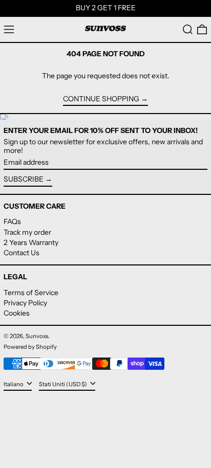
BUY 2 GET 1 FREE (106, 7)
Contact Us (21, 252)
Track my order (27, 232)
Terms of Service (31, 292)
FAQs (12, 221)
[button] (187, 29)
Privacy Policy (25, 302)
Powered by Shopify (30, 346)
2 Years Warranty (31, 242)
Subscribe (24, 179)
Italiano (14, 384)
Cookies (17, 313)
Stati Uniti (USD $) (63, 384)
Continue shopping (101, 99)
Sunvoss (37, 336)
